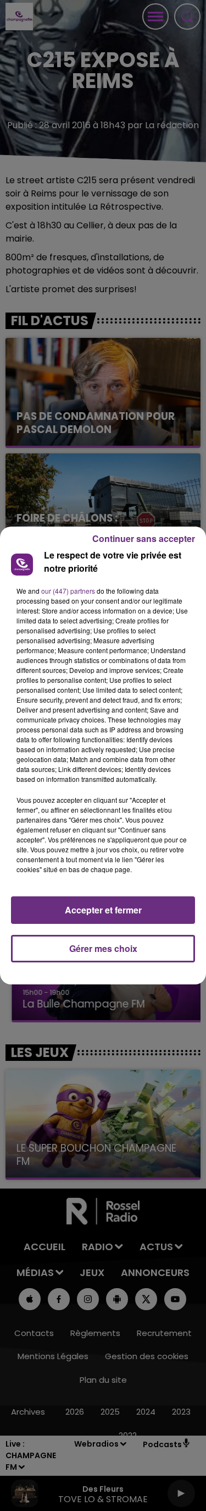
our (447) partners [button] (68, 590)
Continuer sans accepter (143, 538)
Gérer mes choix (103, 948)
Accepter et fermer (103, 910)
